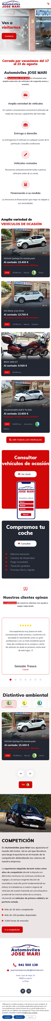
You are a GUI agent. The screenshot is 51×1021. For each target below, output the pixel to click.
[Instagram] (28, 991)
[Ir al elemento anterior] (21, 773)
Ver (24, 784)
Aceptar (7, 1017)
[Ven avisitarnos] (25, 29)
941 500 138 (27, 965)
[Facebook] (22, 991)
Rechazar (19, 1017)
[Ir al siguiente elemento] (30, 773)
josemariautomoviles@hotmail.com (26, 970)
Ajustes (31, 1017)
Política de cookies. (30, 1013)
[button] (11, 680)
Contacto (9, 36)
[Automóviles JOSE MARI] (11, 4)
